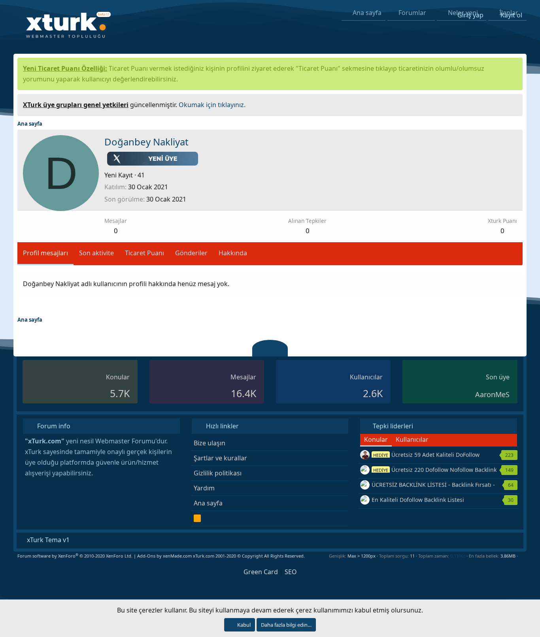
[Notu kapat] (514, 104)
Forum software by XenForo (74, 556)
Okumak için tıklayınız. (212, 104)
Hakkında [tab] (233, 253)
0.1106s (457, 556)
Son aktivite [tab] (96, 253)
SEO (291, 571)
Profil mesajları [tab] (45, 253)
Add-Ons (146, 556)
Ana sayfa (208, 503)
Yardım (204, 488)
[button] (521, 556)
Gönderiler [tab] (191, 253)
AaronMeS (492, 394)
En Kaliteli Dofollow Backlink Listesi (418, 499)
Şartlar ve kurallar (220, 458)
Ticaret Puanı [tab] (144, 253)
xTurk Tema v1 (47, 539)
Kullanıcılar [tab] (412, 439)
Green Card (261, 571)
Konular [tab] (376, 439)
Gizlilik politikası (218, 473)
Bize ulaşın (209, 443)
